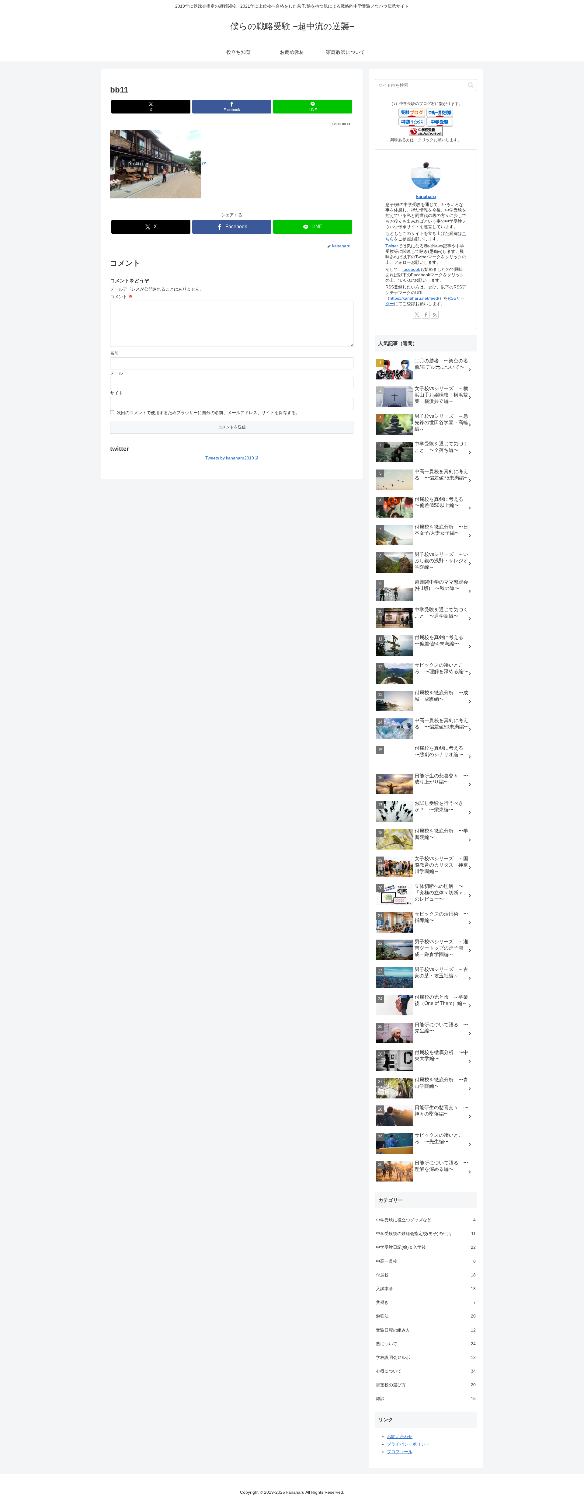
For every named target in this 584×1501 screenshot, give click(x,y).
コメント (121, 296)
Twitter (391, 245)
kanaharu (426, 196)
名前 (114, 353)
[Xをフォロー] (417, 315)
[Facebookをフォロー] (426, 315)
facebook (411, 269)
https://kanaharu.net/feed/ (414, 298)
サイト (116, 392)
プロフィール (399, 1451)
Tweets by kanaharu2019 (229, 458)
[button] (470, 85)
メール (116, 373)
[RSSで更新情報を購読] (435, 315)
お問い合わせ (399, 1436)
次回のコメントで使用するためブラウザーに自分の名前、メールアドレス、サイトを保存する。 (208, 412)
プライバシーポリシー (408, 1444)
